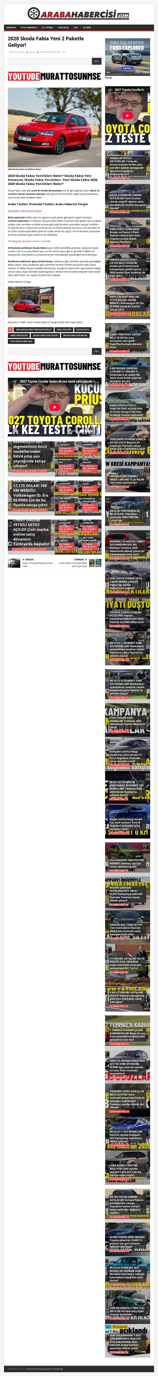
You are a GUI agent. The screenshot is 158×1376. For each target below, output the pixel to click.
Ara (96, 61)
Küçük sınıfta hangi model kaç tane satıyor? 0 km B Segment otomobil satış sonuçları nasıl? (126, 824)
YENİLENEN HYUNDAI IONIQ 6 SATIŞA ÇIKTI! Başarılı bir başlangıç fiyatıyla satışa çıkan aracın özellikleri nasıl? (128, 444)
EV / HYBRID (47, 27)
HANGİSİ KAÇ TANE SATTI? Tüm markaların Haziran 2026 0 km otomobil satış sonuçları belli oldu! (126, 929)
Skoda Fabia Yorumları (75, 335)
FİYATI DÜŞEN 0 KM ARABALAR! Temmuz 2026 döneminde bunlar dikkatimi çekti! (127, 722)
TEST (75, 27)
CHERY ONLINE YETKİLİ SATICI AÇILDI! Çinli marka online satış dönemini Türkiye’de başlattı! (31, 531)
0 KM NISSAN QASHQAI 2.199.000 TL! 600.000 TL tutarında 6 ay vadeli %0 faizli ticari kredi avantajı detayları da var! (126, 375)
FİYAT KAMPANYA (29, 27)
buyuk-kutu (83, 329)
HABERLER (11, 27)
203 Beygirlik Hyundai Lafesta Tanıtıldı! (29, 241)
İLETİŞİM (87, 27)
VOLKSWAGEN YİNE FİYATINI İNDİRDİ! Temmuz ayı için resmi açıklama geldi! (127, 863)
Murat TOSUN (38, 471)
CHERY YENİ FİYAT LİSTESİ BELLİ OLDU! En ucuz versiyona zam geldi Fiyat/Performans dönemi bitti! (126, 341)
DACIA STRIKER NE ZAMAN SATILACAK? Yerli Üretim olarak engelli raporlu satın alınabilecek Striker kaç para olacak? (127, 201)
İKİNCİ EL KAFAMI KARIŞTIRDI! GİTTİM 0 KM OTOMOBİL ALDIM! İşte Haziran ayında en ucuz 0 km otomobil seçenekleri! (127, 1067)
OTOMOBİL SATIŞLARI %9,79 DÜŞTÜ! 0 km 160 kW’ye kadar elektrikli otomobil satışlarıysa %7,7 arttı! (127, 963)
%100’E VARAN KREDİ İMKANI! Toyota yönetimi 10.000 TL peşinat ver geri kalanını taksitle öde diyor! (127, 1241)
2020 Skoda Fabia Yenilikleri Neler (33, 329)
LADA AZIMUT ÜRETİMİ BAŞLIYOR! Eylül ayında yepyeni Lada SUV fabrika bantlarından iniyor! (125, 1170)
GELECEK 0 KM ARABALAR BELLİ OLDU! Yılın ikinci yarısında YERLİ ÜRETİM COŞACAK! (125, 515)
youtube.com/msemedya (25, 211)
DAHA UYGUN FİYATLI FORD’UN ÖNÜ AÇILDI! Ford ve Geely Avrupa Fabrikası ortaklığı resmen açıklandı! (126, 410)
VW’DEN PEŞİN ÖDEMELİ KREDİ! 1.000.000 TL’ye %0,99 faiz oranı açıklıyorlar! (127, 479)
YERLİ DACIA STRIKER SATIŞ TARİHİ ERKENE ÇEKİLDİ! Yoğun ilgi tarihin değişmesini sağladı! (126, 583)
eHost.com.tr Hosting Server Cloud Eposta (44, 1369)
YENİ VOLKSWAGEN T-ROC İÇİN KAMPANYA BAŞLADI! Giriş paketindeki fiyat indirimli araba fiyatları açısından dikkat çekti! (125, 1342)
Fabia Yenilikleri (18, 335)
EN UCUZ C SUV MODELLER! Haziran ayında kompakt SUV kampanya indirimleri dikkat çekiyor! (126, 1136)
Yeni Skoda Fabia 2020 (21, 341)
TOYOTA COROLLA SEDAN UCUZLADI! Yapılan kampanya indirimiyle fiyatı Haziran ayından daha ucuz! (127, 617)
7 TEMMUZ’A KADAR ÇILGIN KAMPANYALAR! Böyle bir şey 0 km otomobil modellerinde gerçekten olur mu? (127, 1034)
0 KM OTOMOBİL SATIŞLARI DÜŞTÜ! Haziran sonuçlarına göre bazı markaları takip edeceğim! (127, 997)
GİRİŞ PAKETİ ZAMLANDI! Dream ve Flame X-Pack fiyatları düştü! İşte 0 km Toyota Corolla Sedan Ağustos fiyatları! (125, 235)
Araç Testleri (64, 329)
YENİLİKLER (63, 27)
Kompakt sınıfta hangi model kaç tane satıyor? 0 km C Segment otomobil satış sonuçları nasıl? (126, 756)
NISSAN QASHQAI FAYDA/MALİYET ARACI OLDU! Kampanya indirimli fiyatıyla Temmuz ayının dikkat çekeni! (126, 894)
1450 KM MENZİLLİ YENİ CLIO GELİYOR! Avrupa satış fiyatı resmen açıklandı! (127, 1311)
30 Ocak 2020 (18, 52)
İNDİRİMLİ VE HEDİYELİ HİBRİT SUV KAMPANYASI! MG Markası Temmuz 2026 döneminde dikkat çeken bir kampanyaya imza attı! (127, 548)
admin (32, 52)
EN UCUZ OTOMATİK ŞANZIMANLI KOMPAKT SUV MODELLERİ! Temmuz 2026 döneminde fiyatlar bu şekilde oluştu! (127, 788)
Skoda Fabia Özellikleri (45, 335)
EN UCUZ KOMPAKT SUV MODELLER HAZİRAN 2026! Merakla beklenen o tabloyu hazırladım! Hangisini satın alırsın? (127, 1274)
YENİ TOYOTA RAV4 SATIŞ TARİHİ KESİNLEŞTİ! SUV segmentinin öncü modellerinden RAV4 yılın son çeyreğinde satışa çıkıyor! (31, 448)
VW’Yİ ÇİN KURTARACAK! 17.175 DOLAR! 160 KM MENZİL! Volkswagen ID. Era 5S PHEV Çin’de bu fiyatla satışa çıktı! (30, 490)
